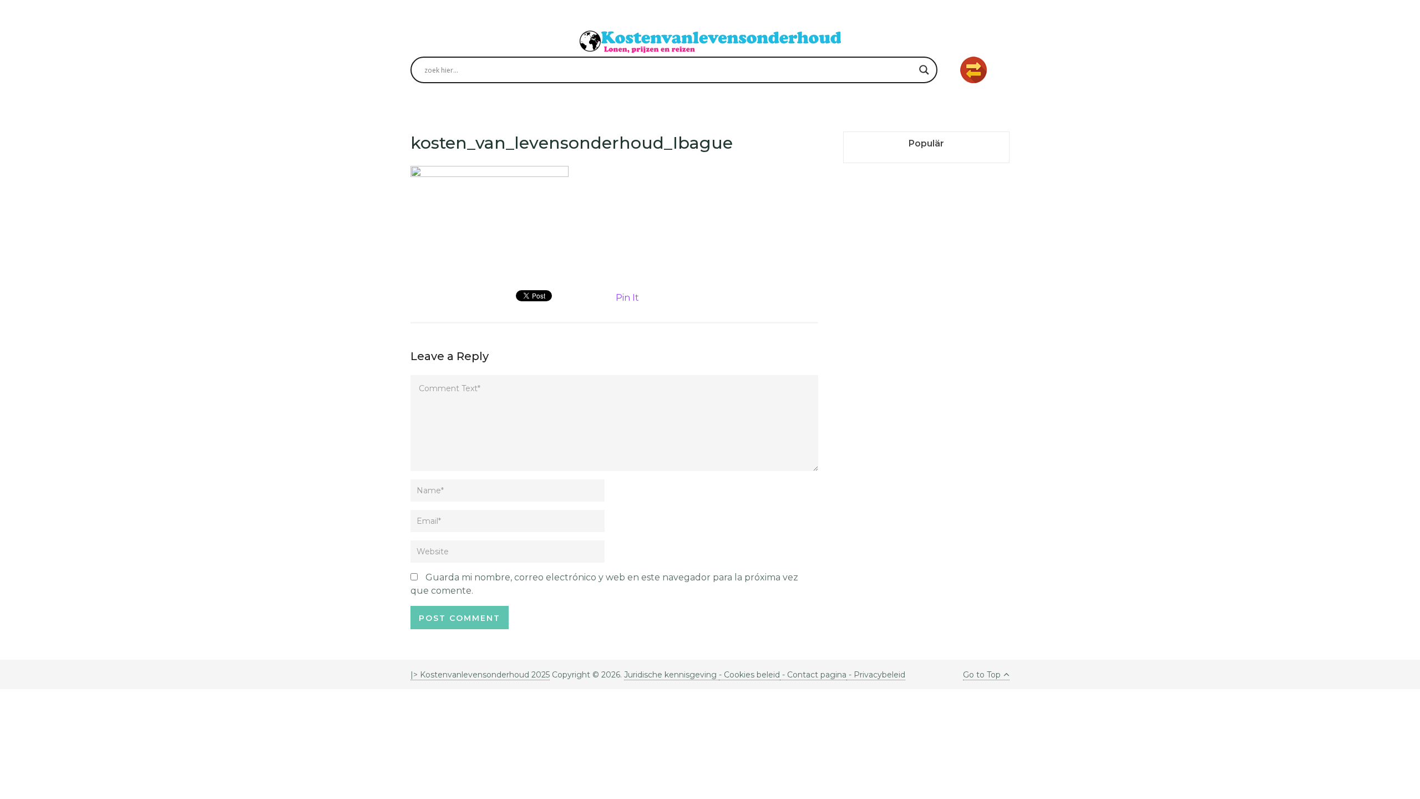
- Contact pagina (813, 675)
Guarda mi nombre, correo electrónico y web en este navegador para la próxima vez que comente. (604, 584)
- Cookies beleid (749, 675)
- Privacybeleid (875, 675)
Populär (926, 143)
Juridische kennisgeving (671, 675)
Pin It (627, 297)
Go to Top (982, 675)
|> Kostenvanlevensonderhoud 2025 (480, 675)
